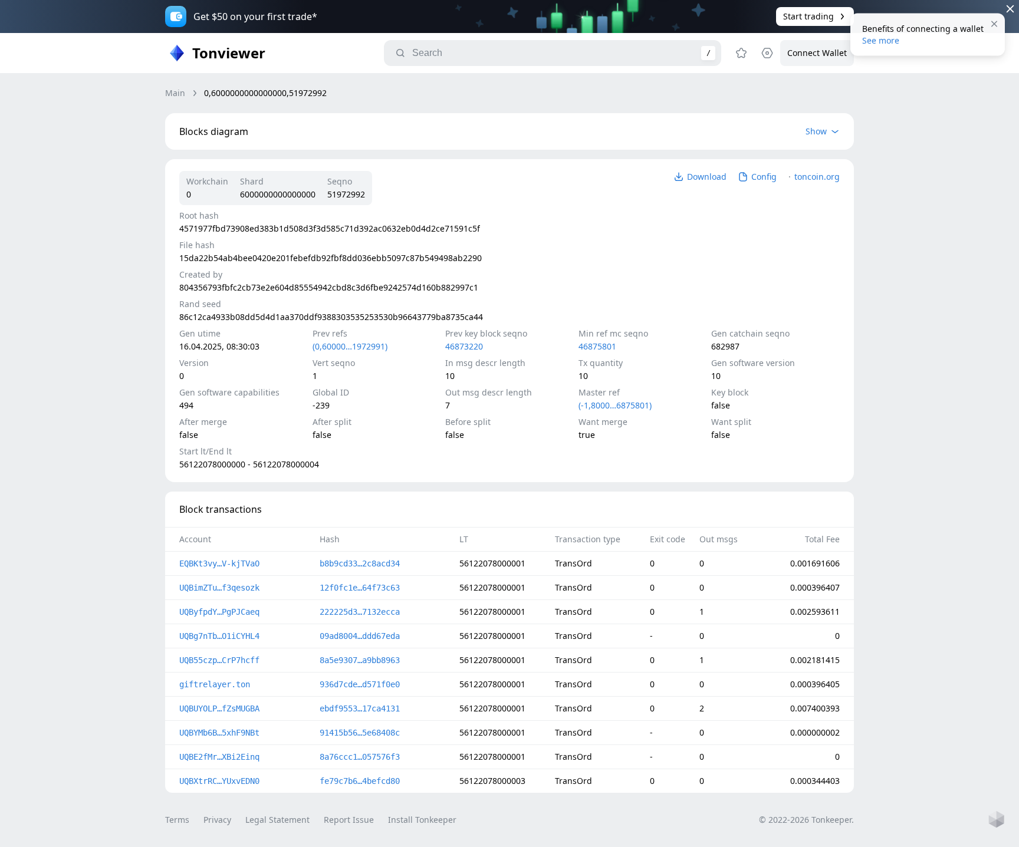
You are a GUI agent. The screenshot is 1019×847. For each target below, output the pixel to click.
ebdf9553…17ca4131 (360, 708)
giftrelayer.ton (214, 684)
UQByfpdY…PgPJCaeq (219, 612)
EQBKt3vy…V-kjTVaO (219, 563)
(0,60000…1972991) (350, 346)
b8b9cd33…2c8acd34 (360, 563)
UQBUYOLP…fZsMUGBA (219, 708)
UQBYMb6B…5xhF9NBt (219, 732)
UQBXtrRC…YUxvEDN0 (219, 781)
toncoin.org (817, 176)
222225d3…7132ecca (360, 612)
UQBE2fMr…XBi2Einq (219, 757)
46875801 (597, 346)
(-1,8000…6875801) (615, 405)
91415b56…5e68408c (360, 732)
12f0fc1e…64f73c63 (360, 587)
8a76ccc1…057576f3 (360, 757)
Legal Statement (277, 819)
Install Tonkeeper (422, 819)
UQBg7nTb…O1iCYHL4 (219, 636)
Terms (177, 819)
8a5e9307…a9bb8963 (360, 660)
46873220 (464, 346)
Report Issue (349, 819)
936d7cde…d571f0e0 (360, 684)
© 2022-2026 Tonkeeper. (806, 819)
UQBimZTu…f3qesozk (219, 587)
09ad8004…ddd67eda (360, 636)
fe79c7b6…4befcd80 (360, 781)
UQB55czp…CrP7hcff (219, 660)
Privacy (217, 819)
